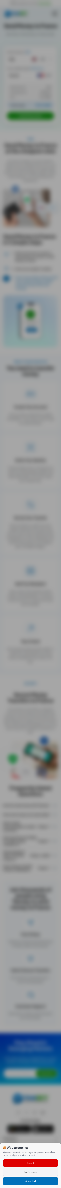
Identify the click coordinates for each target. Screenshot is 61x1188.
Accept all (30, 1180)
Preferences (30, 1172)
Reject (30, 1163)
